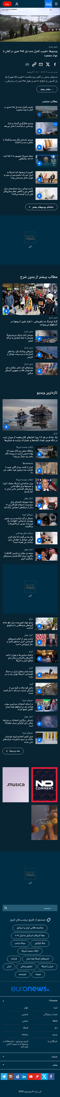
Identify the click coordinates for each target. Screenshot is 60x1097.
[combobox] (30, 908)
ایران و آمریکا (47, 966)
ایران (55, 433)
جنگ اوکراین (40, 943)
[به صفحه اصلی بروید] (48, 4)
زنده (7, 3)
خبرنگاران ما (52, 1041)
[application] (30, 25)
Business (28, 463)
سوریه (38, 974)
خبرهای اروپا (27, 514)
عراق (31, 619)
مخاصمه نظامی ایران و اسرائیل (30, 928)
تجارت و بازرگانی (50, 1014)
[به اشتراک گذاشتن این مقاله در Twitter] (47, 64)
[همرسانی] (40, 64)
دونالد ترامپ (20, 943)
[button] (41, 207)
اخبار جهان (28, 498)
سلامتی (25, 1021)
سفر (55, 1028)
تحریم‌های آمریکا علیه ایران (37, 959)
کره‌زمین (25, 1014)
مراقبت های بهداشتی (24, 533)
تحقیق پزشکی (26, 966)
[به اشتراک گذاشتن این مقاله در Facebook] (54, 64)
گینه (31, 684)
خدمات (54, 1057)
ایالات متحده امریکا (24, 447)
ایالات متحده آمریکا (30, 951)
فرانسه (14, 959)
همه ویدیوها (14, 751)
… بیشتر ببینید (46, 89)
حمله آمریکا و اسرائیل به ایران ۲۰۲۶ (30, 936)
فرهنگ (25, 1028)
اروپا (55, 1008)
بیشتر (55, 1065)
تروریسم (22, 974)
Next (55, 1021)
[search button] (6, 908)
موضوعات (53, 1000)
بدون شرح (53, 317)
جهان (26, 1008)
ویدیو (54, 1035)
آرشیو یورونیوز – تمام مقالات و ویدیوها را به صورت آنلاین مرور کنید (15, 1044)
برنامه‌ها (25, 1035)
